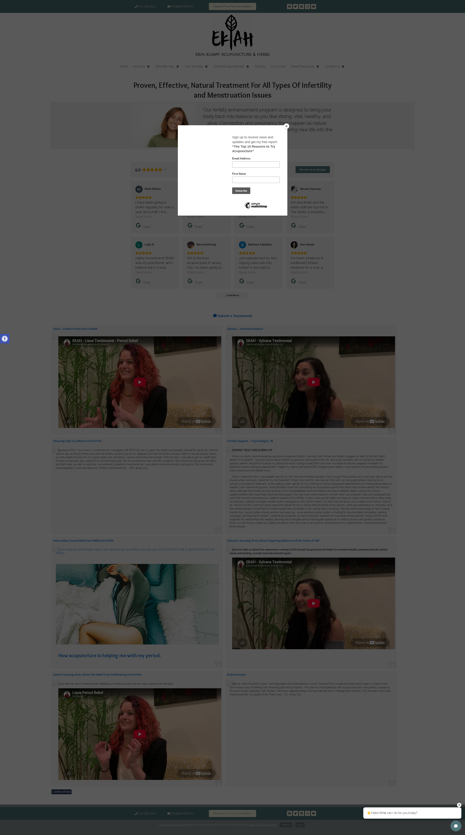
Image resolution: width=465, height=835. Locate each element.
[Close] (286, 126)
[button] (4, 338)
